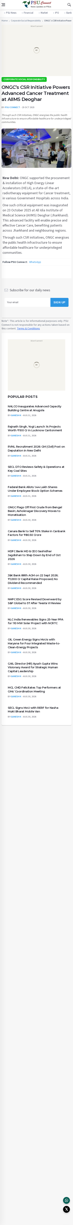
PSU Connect (12, 107)
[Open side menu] (3, 5)
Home (5, 20)
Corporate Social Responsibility (26, 20)
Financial (28, 13)
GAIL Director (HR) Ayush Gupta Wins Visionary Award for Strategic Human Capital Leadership (33, 667)
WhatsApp (35, 262)
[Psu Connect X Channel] (66, 1209)
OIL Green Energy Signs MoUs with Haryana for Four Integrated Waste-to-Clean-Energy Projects (34, 643)
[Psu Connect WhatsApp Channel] (66, 1200)
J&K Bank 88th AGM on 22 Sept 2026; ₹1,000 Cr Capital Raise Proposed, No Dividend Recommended (33, 578)
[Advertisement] (36, 52)
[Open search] (69, 4)
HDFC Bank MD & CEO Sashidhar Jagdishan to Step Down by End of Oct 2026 (34, 555)
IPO (57, 13)
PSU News (11, 13)
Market (44, 13)
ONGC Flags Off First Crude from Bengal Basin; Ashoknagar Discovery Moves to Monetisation (35, 510)
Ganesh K (16, 415)
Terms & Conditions (28, 329)
